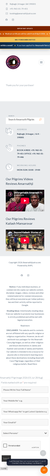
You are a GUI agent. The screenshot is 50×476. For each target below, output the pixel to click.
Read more (25, 325)
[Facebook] (6, 19)
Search (11, 116)
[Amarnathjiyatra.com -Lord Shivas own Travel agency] (13, 62)
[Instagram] (13, 19)
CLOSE (4, 469)
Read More (32, 364)
